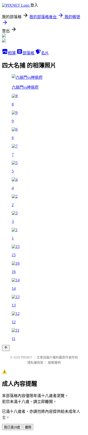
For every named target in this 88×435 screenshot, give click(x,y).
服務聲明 (54, 362)
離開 (28, 427)
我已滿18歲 (12, 427)
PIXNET (26, 357)
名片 (45, 53)
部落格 (28, 53)
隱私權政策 (35, 362)
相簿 (12, 53)
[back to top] (6, 348)
